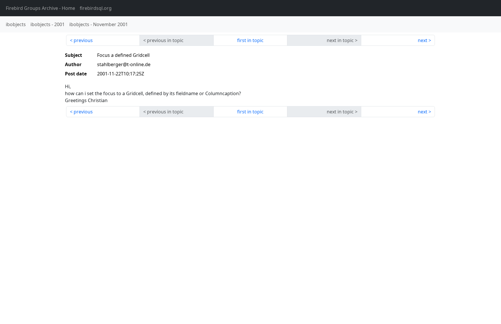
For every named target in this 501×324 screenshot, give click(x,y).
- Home (40, 8)
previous (83, 40)
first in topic (250, 40)
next (422, 40)
